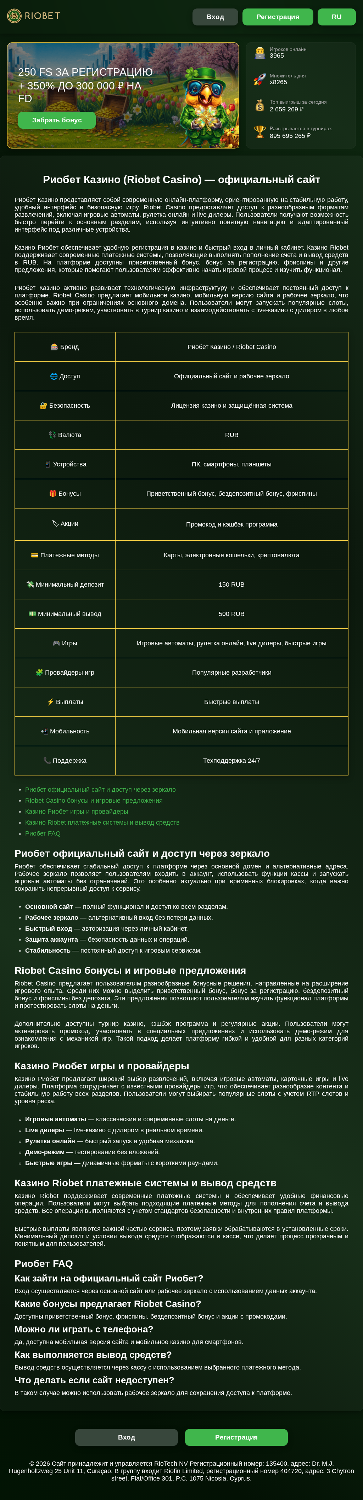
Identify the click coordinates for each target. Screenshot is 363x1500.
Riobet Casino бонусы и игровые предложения (94, 800)
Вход (215, 17)
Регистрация (278, 17)
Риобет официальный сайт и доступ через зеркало (100, 789)
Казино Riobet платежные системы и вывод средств (102, 822)
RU (337, 17)
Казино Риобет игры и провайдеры (76, 811)
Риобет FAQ (43, 833)
